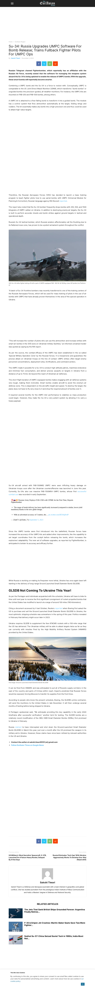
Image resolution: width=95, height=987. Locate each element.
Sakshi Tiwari (15, 58)
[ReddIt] (55, 63)
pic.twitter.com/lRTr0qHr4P (58, 515)
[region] (47, 24)
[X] (44, 63)
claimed (18, 727)
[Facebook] (38, 63)
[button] (12, 3)
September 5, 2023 (36, 520)
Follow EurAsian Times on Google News (27, 745)
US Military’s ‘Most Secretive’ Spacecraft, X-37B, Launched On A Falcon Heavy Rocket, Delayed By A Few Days (27, 857)
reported (63, 201)
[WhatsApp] (49, 63)
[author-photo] (47, 879)
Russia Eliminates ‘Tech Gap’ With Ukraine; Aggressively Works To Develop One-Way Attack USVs (69, 857)
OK (82, 984)
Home (11, 42)
